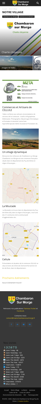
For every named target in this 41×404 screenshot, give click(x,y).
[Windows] (23, 324)
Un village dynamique (14, 152)
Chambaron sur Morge (10, 16)
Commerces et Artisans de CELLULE (17, 109)
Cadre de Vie (13, 392)
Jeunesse (32, 390)
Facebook (20, 311)
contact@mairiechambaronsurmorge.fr (20, 318)
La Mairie (24, 390)
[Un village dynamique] (20, 139)
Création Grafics (23, 401)
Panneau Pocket (30, 308)
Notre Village (15, 390)
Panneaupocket (33, 395)
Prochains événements (15, 278)
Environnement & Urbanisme (12, 395)
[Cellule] (20, 239)
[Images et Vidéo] (16, 65)
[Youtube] (29, 324)
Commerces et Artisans (26, 16)
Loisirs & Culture (25, 392)
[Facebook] (11, 324)
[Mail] (17, 324)
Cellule (6, 259)
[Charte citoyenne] (20, 38)
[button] (3, 3)
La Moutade (9, 206)
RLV (25, 395)
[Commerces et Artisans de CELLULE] (20, 91)
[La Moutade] (20, 185)
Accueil (4, 9)
